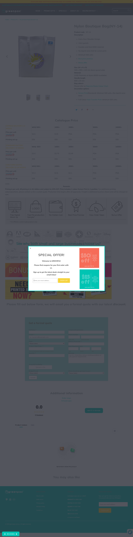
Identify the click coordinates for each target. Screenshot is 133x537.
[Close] (30, 248)
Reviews (11, 534)
